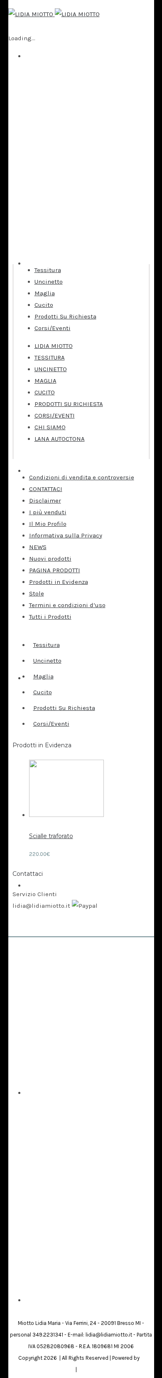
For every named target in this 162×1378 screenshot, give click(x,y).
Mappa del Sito (96, 1369)
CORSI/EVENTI (54, 415)
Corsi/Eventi (52, 328)
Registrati (39, 1199)
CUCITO (44, 392)
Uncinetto (48, 281)
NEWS (38, 547)
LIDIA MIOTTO (53, 346)
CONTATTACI (45, 489)
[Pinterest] (85, 1306)
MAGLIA (45, 380)
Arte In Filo (41, 1295)
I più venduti (47, 512)
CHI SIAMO (50, 427)
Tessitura (47, 270)
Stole (36, 593)
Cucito (43, 305)
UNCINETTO (50, 369)
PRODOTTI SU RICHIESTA (68, 404)
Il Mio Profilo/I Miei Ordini (63, 1207)
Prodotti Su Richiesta (65, 316)
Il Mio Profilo (47, 523)
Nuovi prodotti (50, 558)
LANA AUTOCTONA (59, 438)
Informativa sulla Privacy (65, 535)
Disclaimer (45, 500)
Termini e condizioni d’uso (67, 605)
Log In (34, 1203)
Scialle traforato (51, 836)
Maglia (44, 293)
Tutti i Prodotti (50, 616)
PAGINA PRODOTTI (54, 570)
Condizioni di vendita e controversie (81, 477)
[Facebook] (76, 1306)
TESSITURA (49, 357)
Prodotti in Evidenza (58, 582)
